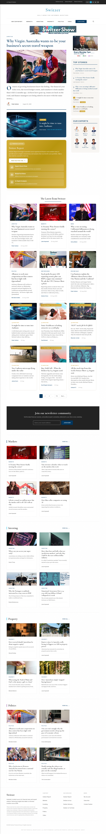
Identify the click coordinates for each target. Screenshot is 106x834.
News (72, 223)
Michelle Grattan (16, 297)
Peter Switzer (15, 104)
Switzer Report (68, 1)
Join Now (67, 422)
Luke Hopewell (45, 241)
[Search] (93, 21)
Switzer (53, 10)
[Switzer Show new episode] (53, 30)
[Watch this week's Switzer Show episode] (85, 46)
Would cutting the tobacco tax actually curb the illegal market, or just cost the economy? (53, 768)
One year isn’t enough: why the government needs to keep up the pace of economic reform (52, 731)
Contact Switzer (88, 804)
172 (57, 396)
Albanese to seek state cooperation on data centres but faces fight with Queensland (22, 731)
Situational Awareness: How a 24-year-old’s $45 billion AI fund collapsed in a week (52, 593)
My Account (87, 797)
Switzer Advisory (78, 1)
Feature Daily (75, 271)
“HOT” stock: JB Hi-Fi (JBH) (81, 325)
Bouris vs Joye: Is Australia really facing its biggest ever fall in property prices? (54, 644)
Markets (29, 21)
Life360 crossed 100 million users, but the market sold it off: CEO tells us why (21, 502)
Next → (63, 396)
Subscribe (81, 21)
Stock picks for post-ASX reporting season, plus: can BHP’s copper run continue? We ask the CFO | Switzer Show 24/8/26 (52, 279)
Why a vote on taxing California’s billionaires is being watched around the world (85, 89)
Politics (61, 21)
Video (70, 21)
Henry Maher (74, 242)
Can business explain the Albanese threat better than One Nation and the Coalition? (82, 276)
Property (50, 21)
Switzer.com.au (59, 1)
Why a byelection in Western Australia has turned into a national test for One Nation (21, 768)
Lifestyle (14, 223)
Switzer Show (45, 271)
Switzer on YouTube (68, 808)
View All (66, 441)
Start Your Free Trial (17, 160)
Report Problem (12, 2)
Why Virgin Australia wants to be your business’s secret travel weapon (36, 43)
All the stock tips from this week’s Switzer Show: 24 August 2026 (82, 370)
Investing (39, 21)
